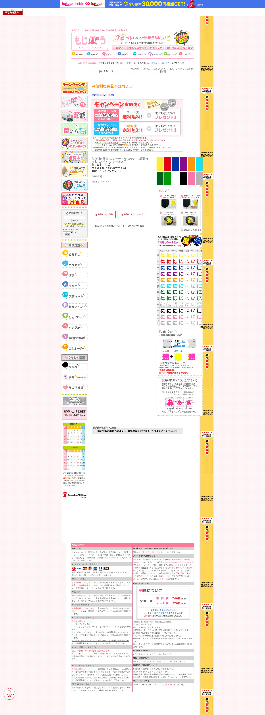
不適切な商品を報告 (135, 226)
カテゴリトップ (99, 95)
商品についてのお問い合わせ (108, 226)
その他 (111, 95)
